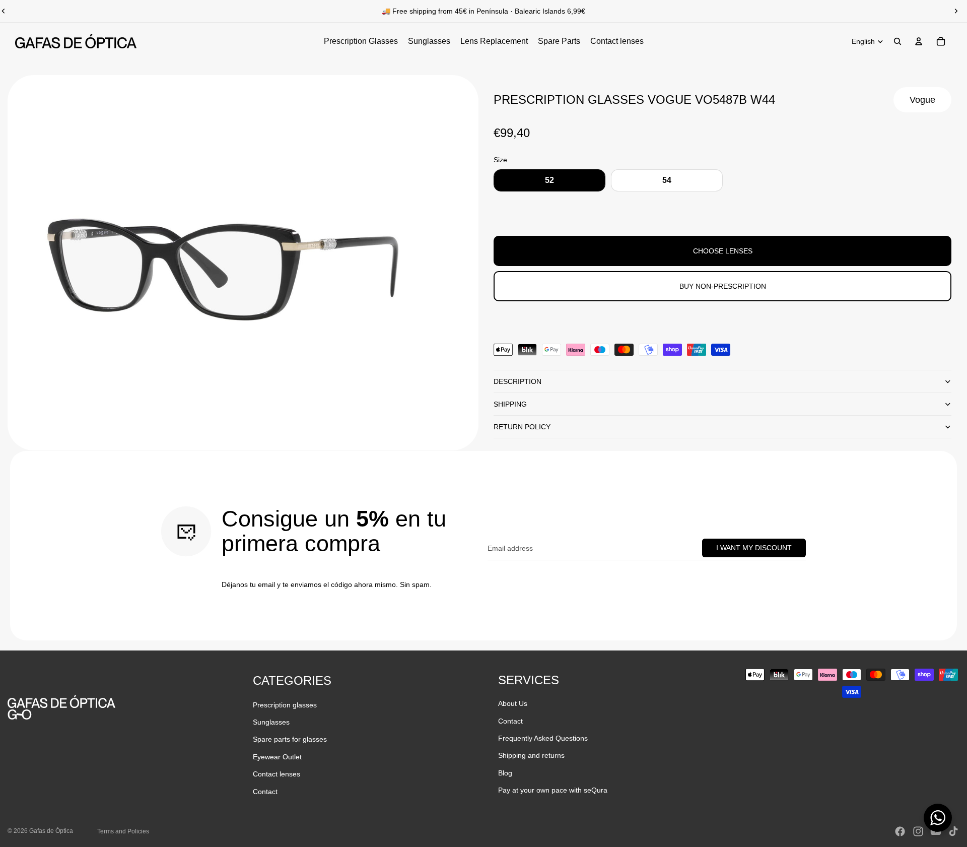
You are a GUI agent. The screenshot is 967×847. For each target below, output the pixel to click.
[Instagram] (918, 831)
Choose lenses (722, 251)
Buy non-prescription (722, 286)
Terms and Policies (123, 831)
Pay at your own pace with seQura (552, 790)
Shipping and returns (531, 755)
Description (517, 381)
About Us (512, 703)
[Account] (919, 41)
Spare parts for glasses (290, 739)
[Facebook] (900, 831)
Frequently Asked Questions (543, 738)
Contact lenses (276, 774)
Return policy (522, 427)
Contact (265, 792)
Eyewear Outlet (277, 757)
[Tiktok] (953, 831)
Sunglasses (271, 722)
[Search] (897, 41)
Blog (505, 773)
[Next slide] (956, 11)
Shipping (510, 404)
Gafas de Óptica (51, 830)
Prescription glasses (285, 705)
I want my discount (754, 548)
